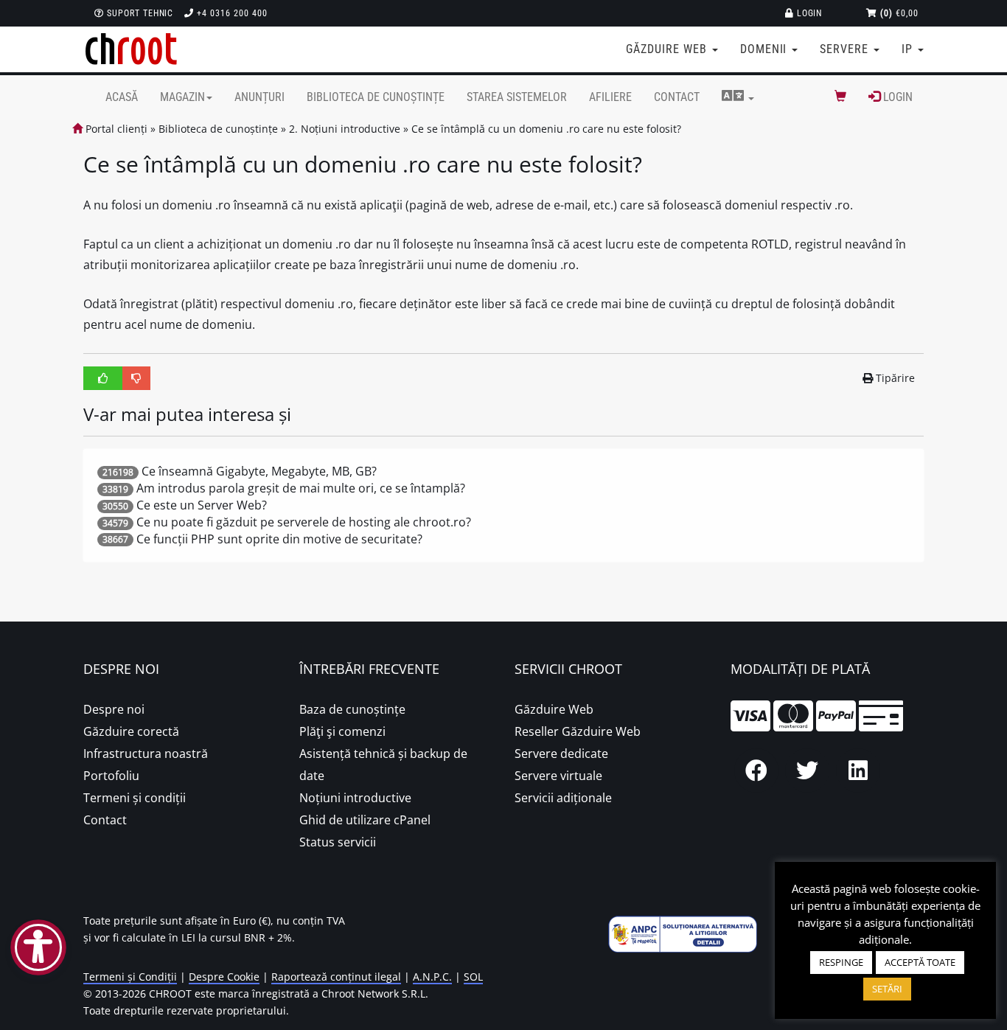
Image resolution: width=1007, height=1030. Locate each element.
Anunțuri (259, 97)
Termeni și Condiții (130, 977)
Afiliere (610, 97)
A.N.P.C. (432, 977)
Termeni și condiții (134, 798)
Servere (846, 49)
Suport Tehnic (138, 13)
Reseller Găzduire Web (578, 731)
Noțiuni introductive (355, 798)
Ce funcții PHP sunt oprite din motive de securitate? (279, 539)
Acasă (121, 97)
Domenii (765, 49)
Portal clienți (115, 129)
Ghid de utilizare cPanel (365, 820)
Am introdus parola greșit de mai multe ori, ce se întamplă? (300, 488)
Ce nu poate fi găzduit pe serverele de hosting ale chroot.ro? (303, 522)
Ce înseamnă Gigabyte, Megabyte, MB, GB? (259, 471)
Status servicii (337, 842)
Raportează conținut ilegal (336, 977)
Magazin (182, 97)
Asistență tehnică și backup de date (383, 764)
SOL (473, 977)
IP (909, 49)
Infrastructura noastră (145, 753)
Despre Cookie (224, 977)
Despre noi (113, 709)
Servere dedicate (561, 753)
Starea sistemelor (517, 97)
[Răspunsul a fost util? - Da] (103, 378)
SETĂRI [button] (887, 988)
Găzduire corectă (131, 731)
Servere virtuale (558, 776)
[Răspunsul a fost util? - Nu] (136, 378)
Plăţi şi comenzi (342, 731)
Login (808, 13)
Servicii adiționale (563, 798)
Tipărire (895, 378)
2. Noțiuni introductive (344, 129)
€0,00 (899, 13)
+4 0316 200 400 (230, 13)
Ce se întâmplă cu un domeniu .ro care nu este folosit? (546, 129)
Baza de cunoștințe (352, 709)
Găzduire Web (554, 709)
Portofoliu (111, 776)
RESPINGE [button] (841, 962)
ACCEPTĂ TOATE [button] (920, 962)
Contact (677, 97)
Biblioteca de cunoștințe (376, 97)
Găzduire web (668, 49)
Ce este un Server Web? (201, 505)
